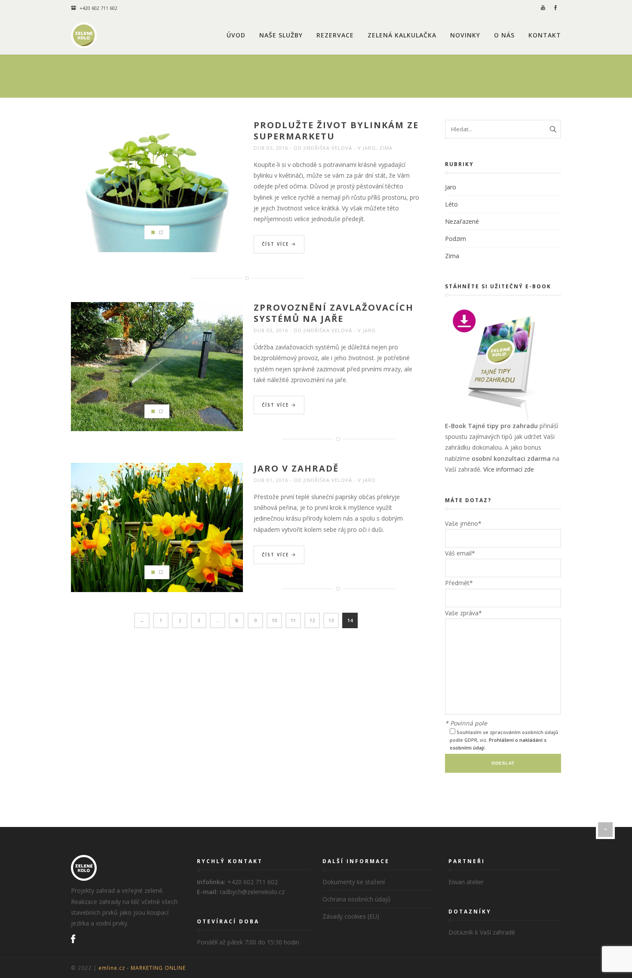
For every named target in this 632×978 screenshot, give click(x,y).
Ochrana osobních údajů (356, 899)
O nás (504, 35)
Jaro (369, 148)
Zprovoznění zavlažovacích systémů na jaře (334, 313)
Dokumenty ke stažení (353, 882)
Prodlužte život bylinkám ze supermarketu (336, 130)
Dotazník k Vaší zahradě (481, 932)
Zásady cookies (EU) (350, 916)
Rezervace (335, 35)
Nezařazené (462, 221)
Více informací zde (508, 469)
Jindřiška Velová (328, 148)
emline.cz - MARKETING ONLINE (142, 967)
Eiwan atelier (466, 882)
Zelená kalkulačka (402, 35)
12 (312, 620)
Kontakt (544, 35)
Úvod (236, 35)
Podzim (455, 238)
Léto (451, 204)
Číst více (276, 244)
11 (293, 620)
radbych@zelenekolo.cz (252, 892)
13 (331, 620)
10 (274, 620)
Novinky (465, 35)
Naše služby (281, 35)
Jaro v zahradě (296, 468)
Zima (386, 148)
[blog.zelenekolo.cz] (84, 35)
